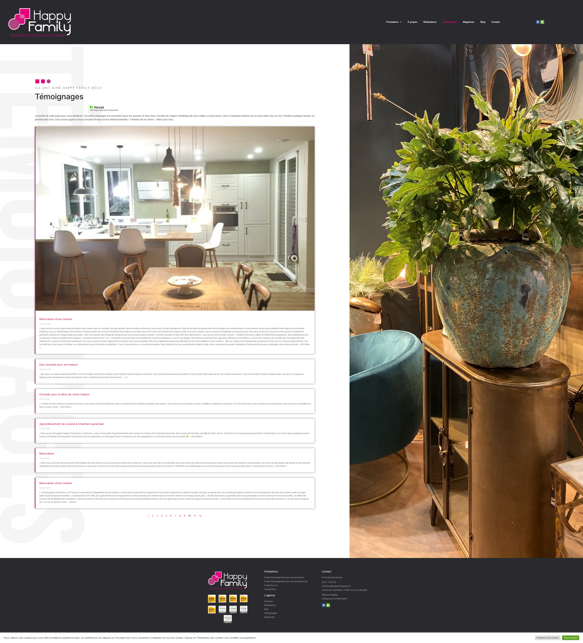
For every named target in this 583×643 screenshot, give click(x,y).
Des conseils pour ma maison (58, 364)
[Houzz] (542, 22)
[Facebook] (538, 22)
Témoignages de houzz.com (104, 110)
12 (200, 515)
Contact (495, 22)
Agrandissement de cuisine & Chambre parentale (71, 424)
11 (195, 515)
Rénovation (46, 453)
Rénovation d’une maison (55, 319)
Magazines (468, 22)
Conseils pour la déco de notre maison (64, 394)
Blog (482, 22)
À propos (412, 22)
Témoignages (450, 22)
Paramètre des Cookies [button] (548, 637)
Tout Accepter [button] (570, 637)
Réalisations (429, 22)
